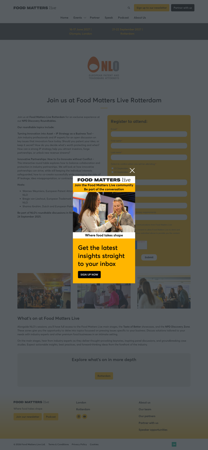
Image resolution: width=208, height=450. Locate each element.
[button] (132, 170)
